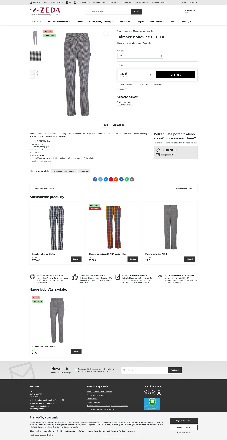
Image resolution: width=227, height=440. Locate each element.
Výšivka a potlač (123, 102)
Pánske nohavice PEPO (156, 254)
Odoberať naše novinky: (61, 372)
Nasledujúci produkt (183, 188)
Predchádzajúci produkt (45, 188)
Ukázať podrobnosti (184, 433)
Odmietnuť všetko (183, 427)
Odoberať (175, 370)
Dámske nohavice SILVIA (43, 254)
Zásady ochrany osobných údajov (42, 435)
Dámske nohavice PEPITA (44, 347)
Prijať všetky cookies (183, 421)
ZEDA (126, 89)
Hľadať (136, 11)
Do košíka (176, 74)
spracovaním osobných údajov (98, 371)
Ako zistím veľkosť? (125, 105)
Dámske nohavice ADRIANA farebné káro (107, 254)
